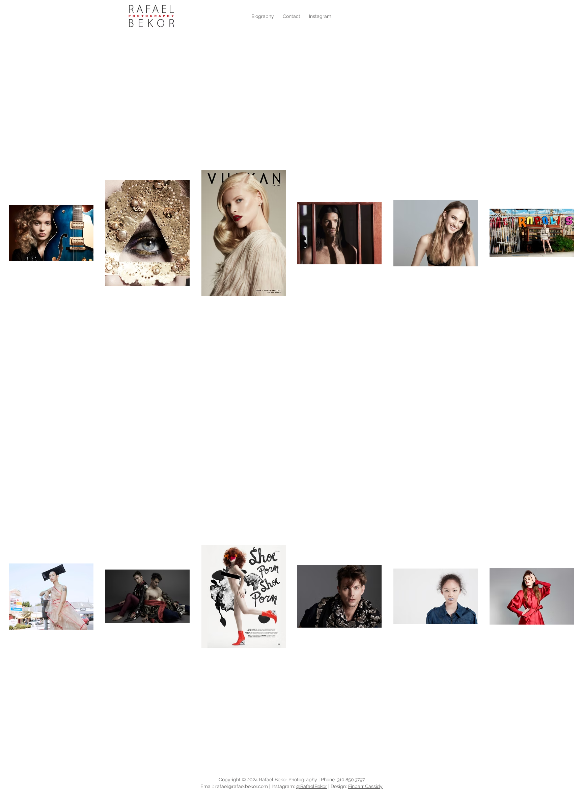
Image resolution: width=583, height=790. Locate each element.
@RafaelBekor (311, 786)
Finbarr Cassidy (365, 786)
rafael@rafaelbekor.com (241, 786)
